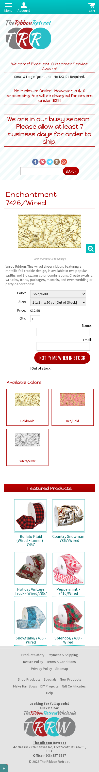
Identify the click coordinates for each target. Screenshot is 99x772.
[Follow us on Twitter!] (49, 161)
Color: (21, 293)
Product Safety (32, 654)
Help (49, 693)
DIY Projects (49, 686)
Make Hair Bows (25, 686)
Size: (22, 301)
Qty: (23, 318)
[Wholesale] (49, 723)
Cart (92, 10)
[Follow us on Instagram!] (57, 161)
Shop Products (29, 679)
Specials (50, 679)
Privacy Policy (41, 668)
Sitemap (61, 668)
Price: (21, 310)
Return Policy (33, 661)
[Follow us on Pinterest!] (42, 161)
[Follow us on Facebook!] (35, 161)
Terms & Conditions (61, 661)
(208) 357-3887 (55, 755)
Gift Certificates (74, 686)
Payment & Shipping (63, 654)
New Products (70, 679)
